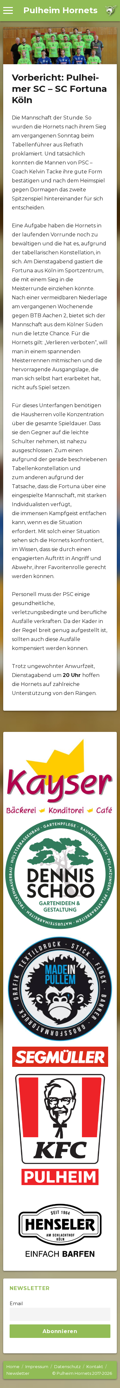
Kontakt (94, 1366)
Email (16, 1303)
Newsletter (17, 1373)
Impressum (36, 1366)
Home (13, 1366)
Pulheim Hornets (60, 10)
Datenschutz (67, 1366)
